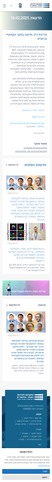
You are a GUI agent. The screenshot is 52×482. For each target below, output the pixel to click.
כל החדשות (14, 305)
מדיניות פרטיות (35, 424)
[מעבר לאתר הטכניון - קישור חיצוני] (20, 5)
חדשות (26, 436)
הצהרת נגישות (22, 421)
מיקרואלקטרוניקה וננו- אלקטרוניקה (31, 151)
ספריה (21, 439)
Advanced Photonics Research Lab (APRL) (27, 125)
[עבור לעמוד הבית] (29, 397)
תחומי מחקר (36, 433)
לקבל (45, 471)
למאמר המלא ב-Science (33, 110)
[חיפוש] (11, 5)
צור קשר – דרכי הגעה (32, 418)
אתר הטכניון (36, 436)
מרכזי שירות (36, 421)
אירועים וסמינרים (34, 439)
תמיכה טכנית (20, 424)
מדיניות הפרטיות (44, 465)
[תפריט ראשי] (4, 6)
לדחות (44, 477)
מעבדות (25, 433)
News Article (38, 117)
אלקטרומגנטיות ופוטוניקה (35, 148)
